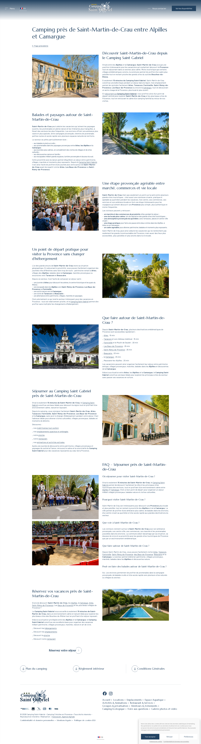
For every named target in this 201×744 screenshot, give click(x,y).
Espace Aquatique (154, 699)
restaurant (42, 439)
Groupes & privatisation (115, 705)
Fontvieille (108, 342)
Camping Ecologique (113, 708)
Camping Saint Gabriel (88, 162)
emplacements (51, 632)
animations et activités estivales (51, 442)
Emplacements (134, 699)
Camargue (147, 87)
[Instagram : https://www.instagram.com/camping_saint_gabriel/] (110, 694)
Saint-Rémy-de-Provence (114, 350)
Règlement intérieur (91, 668)
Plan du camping (36, 668)
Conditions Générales (151, 668)
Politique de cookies (155, 741)
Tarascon (108, 339)
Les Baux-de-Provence (113, 346)
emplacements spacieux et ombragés (52, 431)
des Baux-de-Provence (143, 554)
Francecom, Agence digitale (63, 717)
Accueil (106, 699)
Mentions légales (64, 720)
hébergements (51, 628)
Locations (118, 699)
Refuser (169, 737)
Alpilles (105, 490)
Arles (106, 335)
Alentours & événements (144, 705)
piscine (41, 435)
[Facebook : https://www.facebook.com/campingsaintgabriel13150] (104, 694)
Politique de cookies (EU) (84, 720)
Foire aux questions (138, 708)
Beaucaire (108, 353)
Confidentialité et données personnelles (176, 741)
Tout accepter (150, 737)
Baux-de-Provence (65, 605)
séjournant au (121, 94)
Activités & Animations (114, 702)
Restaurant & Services (141, 702)
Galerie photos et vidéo (164, 708)
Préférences (188, 737)
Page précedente (41, 46)
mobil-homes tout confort (48, 428)
